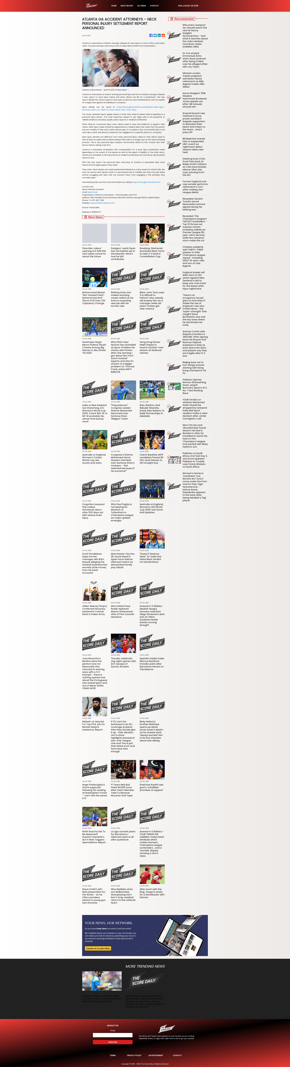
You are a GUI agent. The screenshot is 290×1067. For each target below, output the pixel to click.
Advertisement (156, 1055)
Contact (177, 1055)
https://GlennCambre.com (102, 203)
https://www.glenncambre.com (146, 182)
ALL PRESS (141, 5)
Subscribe (112, 1042)
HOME (114, 5)
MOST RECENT (127, 5)
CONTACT (154, 5)
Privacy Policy (134, 1055)
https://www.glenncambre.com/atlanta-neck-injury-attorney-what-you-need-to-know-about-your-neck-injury (123, 108)
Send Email (92, 192)
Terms (113, 1055)
